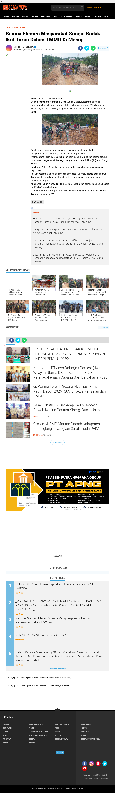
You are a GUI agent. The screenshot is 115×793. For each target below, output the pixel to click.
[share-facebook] (80, 48)
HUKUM (25, 16)
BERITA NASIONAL (62, 724)
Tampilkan (103, 327)
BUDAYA (35, 16)
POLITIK (15, 16)
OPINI (56, 16)
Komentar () (103, 48)
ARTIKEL (88, 16)
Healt (107, 16)
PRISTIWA (7, 739)
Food (57, 728)
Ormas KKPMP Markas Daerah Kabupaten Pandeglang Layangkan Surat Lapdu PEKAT (67, 426)
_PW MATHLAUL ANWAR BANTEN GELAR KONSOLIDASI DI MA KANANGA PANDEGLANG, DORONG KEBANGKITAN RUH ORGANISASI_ (58, 605)
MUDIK (57, 732)
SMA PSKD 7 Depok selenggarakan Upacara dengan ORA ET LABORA (55, 586)
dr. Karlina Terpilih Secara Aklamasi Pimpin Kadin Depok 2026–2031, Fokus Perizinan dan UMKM (69, 391)
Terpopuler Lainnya (57, 668)
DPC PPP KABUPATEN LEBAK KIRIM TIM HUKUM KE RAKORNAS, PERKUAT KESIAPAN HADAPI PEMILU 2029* (69, 354)
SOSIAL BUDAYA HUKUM (90, 739)
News (5, 735)
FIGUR (31, 728)
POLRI (83, 735)
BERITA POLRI (86, 724)
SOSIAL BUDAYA (61, 739)
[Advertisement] (57, 455)
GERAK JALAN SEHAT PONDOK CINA (40, 635)
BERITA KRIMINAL (36, 724)
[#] (57, 490)
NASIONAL (85, 732)
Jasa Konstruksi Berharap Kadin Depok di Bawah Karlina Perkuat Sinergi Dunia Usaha (67, 407)
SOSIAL (32, 739)
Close (60, 753)
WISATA (98, 16)
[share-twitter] (86, 48)
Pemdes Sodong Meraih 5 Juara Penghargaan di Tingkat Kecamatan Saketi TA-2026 (53, 620)
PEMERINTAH (66, 16)
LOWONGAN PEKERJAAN (39, 732)
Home (6, 16)
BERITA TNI (19, 27)
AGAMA (79, 16)
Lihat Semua (57, 442)
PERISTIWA (45, 16)
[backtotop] (57, 711)
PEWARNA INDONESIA (38, 735)
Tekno (5, 742)
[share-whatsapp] (93, 48)
